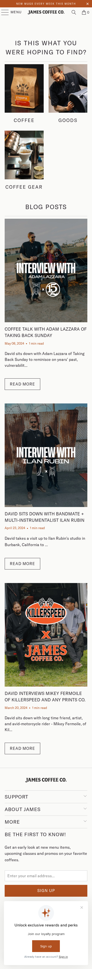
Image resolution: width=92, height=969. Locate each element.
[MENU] (2, 12)
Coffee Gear (24, 160)
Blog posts (46, 207)
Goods (68, 93)
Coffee (24, 93)
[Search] (74, 12)
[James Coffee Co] (46, 12)
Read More (22, 384)
